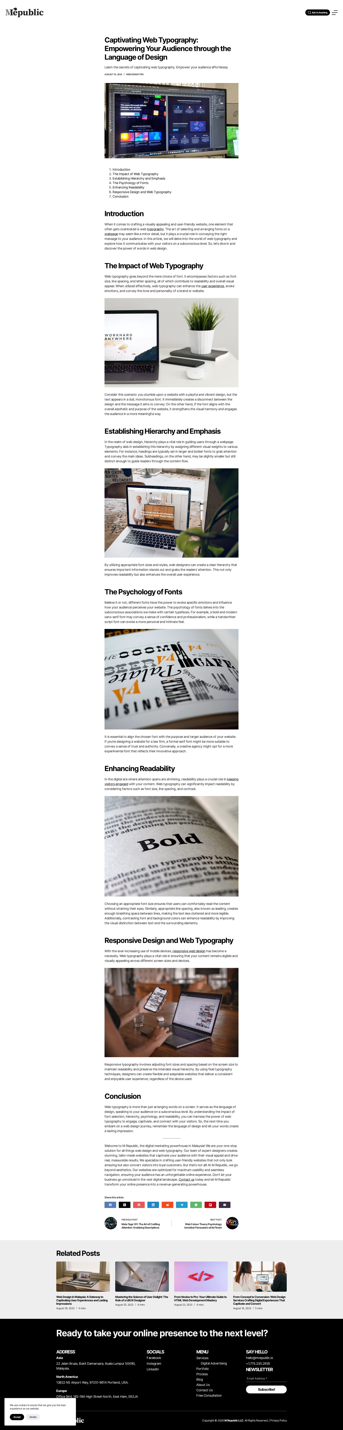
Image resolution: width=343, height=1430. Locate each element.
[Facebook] (110, 1205)
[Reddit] (167, 1205)
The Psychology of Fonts (130, 183)
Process (202, 1374)
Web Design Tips (135, 74)
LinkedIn (153, 1369)
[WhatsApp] (196, 1205)
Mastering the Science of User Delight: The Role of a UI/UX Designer (141, 1298)
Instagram (154, 1363)
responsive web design (189, 951)
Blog (199, 1379)
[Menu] (335, 13)
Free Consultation (209, 1395)
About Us (203, 1385)
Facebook (154, 1358)
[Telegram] (182, 1205)
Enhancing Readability (128, 187)
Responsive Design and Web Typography (142, 192)
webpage (111, 234)
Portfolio (202, 1369)
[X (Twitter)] (124, 1205)
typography (155, 229)
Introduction (121, 169)
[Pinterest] (139, 1205)
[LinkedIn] (153, 1205)
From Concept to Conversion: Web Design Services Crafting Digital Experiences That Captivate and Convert (259, 1300)
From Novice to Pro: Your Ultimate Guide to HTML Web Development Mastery (200, 1298)
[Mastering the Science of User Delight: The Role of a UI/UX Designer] (142, 1277)
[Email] (224, 1205)
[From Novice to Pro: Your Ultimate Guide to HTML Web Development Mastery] (201, 1277)
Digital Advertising (214, 1363)
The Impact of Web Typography (135, 174)
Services (202, 1358)
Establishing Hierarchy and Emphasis (139, 178)
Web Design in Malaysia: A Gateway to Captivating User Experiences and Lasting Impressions (82, 1300)
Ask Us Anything (319, 12)
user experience (212, 286)
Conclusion (120, 196)
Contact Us (204, 1390)
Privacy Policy (278, 1420)
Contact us (186, 1179)
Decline (33, 1417)
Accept (17, 1417)
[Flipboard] (210, 1205)
